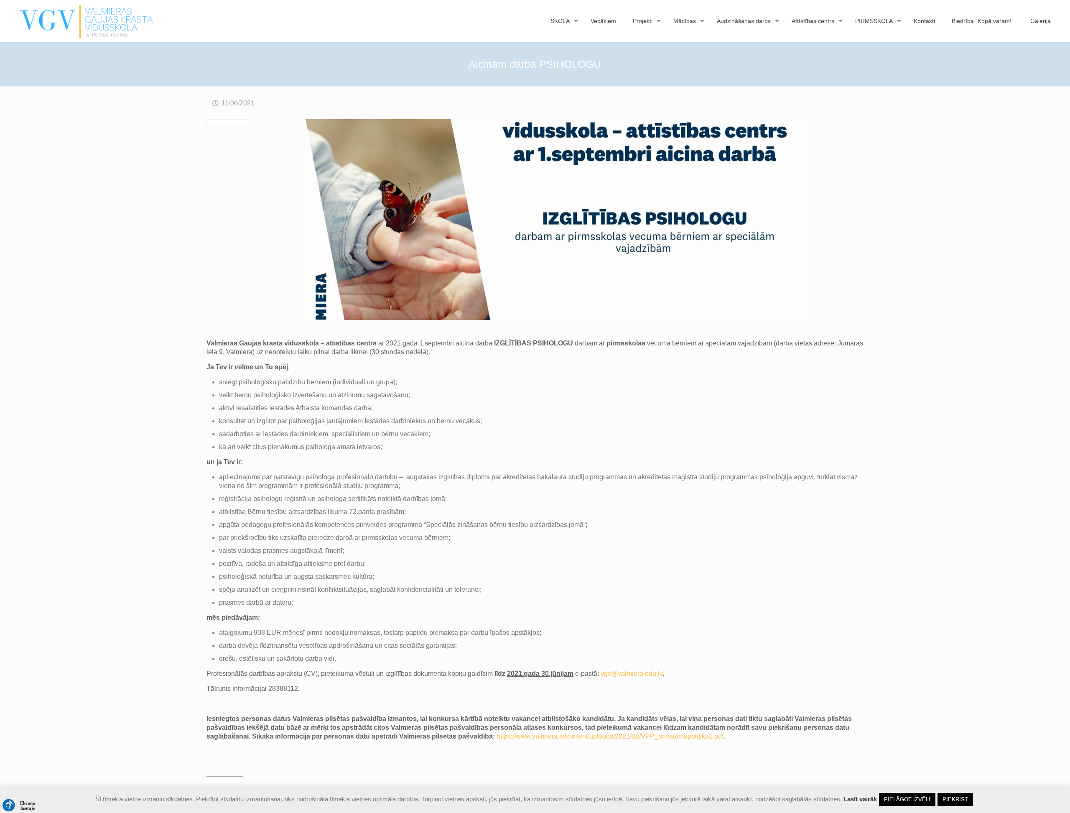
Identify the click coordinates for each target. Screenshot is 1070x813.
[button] (21, 805)
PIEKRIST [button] (955, 799)
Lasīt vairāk (860, 799)
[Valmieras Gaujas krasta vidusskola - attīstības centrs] (86, 21)
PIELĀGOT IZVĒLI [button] (907, 799)
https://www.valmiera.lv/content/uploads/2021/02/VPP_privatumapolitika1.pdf (610, 736)
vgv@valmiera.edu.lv (631, 673)
